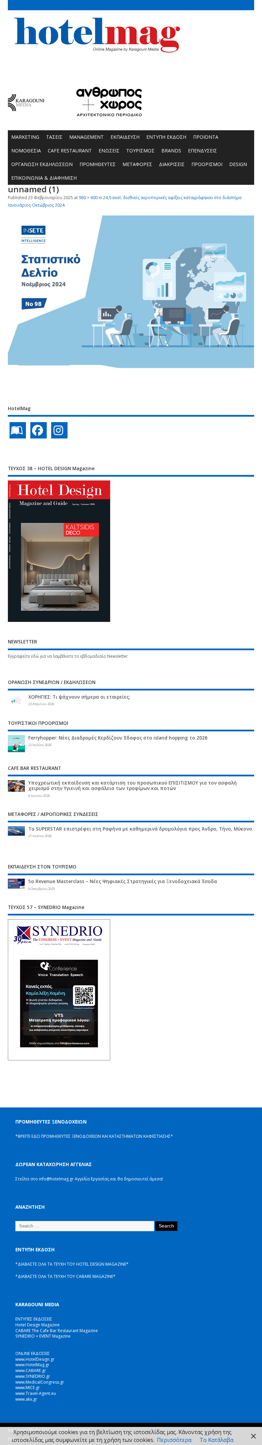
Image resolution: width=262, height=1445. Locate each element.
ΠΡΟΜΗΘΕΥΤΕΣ (97, 164)
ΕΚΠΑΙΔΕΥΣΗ (125, 137)
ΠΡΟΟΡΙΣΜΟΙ (206, 164)
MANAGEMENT (86, 137)
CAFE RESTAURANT (70, 150)
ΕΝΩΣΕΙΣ (109, 150)
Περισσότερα (174, 1440)
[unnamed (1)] (131, 367)
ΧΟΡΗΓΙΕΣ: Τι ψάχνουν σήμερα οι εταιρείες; (79, 697)
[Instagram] (59, 430)
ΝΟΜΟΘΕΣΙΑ (26, 150)
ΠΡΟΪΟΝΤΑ (205, 137)
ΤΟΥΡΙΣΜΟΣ (140, 150)
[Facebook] (38, 430)
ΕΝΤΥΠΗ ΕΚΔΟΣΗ (166, 137)
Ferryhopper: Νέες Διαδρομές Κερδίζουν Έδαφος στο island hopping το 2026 (117, 738)
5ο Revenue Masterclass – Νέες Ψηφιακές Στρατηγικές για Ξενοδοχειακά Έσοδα (122, 881)
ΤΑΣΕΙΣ (54, 137)
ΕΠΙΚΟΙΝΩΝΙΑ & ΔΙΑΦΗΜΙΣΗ (44, 178)
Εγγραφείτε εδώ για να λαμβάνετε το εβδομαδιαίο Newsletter (68, 656)
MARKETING (25, 137)
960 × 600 (88, 197)
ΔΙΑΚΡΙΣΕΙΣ (172, 164)
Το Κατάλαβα (216, 1440)
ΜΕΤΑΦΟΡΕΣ (137, 164)
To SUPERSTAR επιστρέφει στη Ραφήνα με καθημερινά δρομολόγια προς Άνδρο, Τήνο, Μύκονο (140, 829)
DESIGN (238, 164)
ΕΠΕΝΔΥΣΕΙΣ (202, 150)
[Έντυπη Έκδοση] (18, 430)
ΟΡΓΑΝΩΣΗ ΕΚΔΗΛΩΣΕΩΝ (42, 164)
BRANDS (171, 150)
